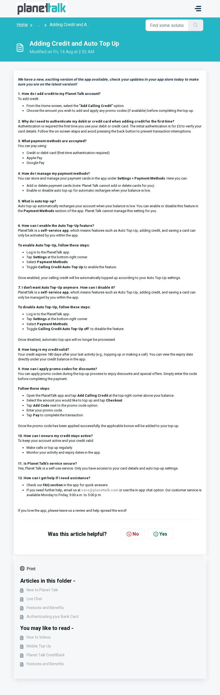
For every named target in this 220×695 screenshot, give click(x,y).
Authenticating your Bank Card (52, 616)
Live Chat (34, 599)
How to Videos (39, 637)
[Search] (195, 25)
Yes (163, 534)
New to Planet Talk (42, 590)
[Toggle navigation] (198, 8)
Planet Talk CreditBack (46, 655)
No (136, 534)
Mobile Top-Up (39, 646)
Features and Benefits (45, 608)
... (39, 24)
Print (31, 568)
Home (22, 24)
